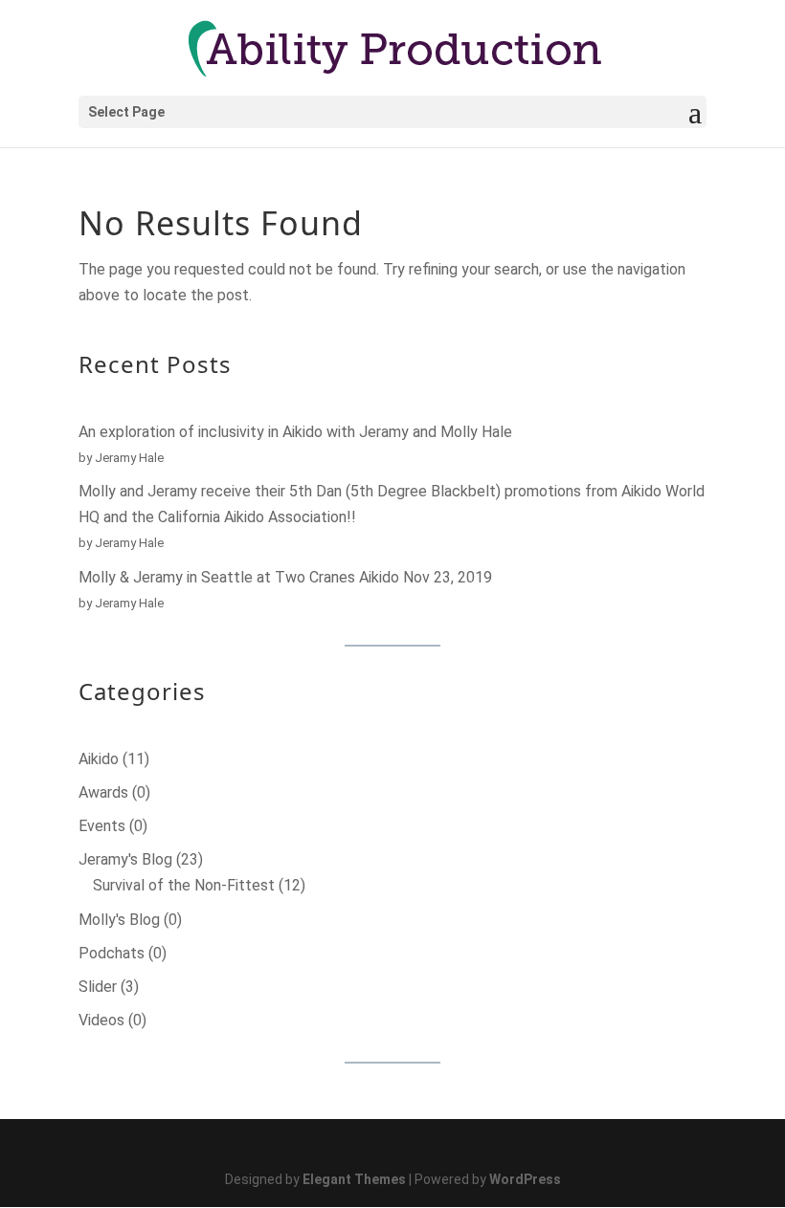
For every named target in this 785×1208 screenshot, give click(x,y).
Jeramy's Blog (125, 859)
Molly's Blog (119, 920)
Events (101, 826)
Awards (103, 792)
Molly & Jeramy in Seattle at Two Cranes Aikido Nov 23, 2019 (285, 577)
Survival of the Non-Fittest (184, 885)
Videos (101, 1020)
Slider (97, 986)
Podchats (111, 953)
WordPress (525, 1179)
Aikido (98, 759)
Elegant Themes (354, 1179)
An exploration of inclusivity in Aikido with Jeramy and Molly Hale (295, 432)
